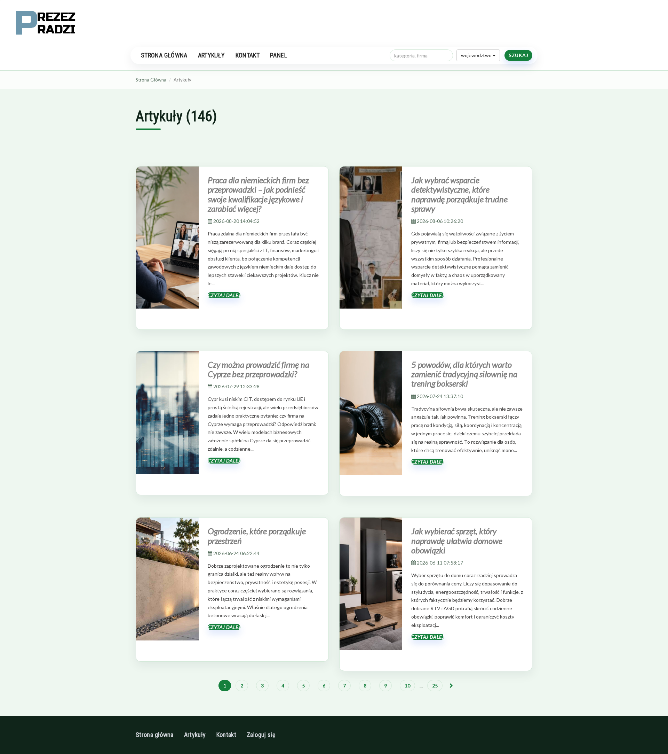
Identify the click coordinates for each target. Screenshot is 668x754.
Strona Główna (151, 80)
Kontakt (248, 55)
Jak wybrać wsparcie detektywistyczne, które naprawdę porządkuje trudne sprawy (459, 194)
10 (407, 686)
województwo (477, 55)
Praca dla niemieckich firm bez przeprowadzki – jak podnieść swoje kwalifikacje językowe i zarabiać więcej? (258, 194)
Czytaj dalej (224, 295)
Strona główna (164, 55)
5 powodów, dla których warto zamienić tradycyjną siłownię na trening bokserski (464, 374)
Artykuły (211, 55)
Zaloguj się (261, 734)
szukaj (518, 55)
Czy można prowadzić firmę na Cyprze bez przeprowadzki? (258, 369)
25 (435, 686)
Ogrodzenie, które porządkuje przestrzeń (256, 535)
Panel (278, 55)
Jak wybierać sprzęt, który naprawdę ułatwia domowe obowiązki (456, 540)
